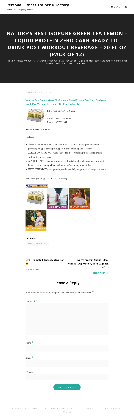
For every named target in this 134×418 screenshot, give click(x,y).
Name (29, 342)
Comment (31, 301)
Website (29, 372)
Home (10, 61)
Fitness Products (25, 61)
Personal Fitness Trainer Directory (37, 4)
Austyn (31, 92)
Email (29, 357)
